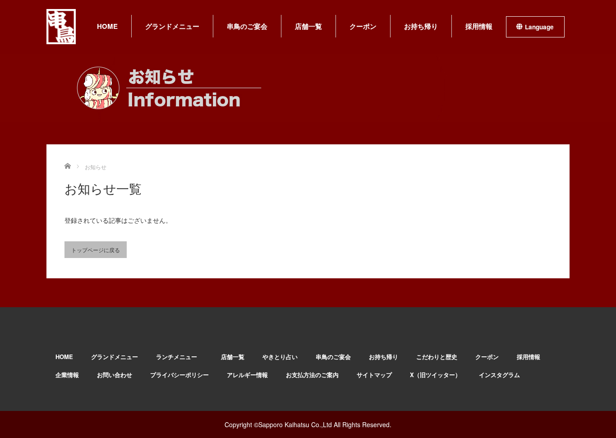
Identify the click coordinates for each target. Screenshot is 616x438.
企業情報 (67, 374)
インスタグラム (499, 374)
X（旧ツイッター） (435, 374)
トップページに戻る (95, 250)
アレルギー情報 (247, 374)
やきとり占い (280, 356)
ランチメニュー (179, 356)
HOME (107, 26)
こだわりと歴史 (436, 356)
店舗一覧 (308, 26)
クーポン (363, 26)
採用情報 (478, 26)
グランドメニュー (172, 26)
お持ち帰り (421, 26)
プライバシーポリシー (179, 374)
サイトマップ (374, 374)
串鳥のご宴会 (247, 26)
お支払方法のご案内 (312, 374)
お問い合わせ (114, 374)
